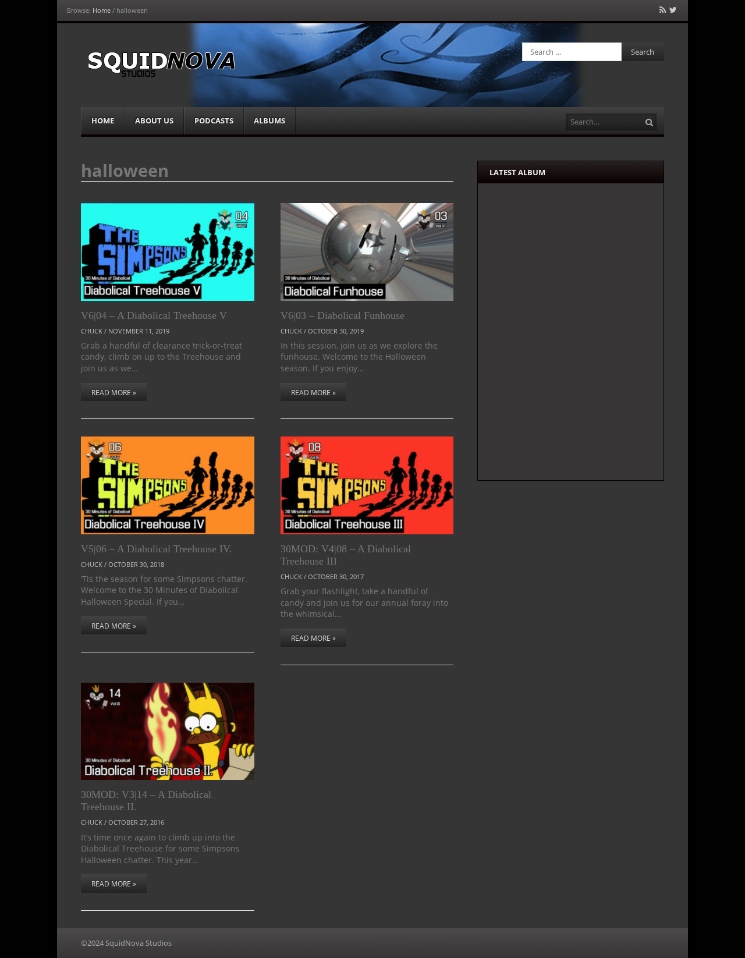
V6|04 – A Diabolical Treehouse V (154, 315)
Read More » (113, 393)
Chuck (91, 331)
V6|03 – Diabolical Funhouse (343, 315)
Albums (269, 120)
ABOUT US (154, 120)
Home (102, 10)
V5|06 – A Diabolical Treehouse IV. (156, 549)
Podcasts (213, 120)
